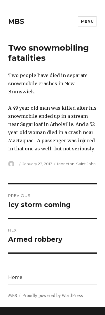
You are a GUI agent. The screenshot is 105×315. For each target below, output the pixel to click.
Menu (87, 21)
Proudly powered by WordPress (52, 295)
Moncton (65, 163)
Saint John (86, 163)
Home (15, 277)
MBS (16, 21)
